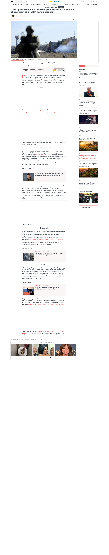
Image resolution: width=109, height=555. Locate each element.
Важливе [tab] (95, 66)
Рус (97, 1)
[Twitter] (90, 1)
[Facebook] (82, 1)
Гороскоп (87, 4)
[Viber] (84, 1)
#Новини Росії (42, 339)
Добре (61, 7)
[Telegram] (86, 1)
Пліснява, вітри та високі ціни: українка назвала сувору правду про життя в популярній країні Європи (87, 103)
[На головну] (54, 1)
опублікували (43, 110)
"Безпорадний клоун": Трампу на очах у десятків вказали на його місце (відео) (87, 84)
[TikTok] (94, 2)
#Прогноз (27, 339)
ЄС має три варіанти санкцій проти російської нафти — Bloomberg (47, 288)
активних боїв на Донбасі (42, 154)
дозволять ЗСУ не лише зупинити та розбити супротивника (45, 304)
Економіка (95, 4)
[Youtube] (88, 2)
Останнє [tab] (82, 66)
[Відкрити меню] (12, 1)
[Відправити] (26, 2)
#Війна (22, 339)
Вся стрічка (82, 69)
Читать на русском (16, 19)
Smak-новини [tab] (88, 66)
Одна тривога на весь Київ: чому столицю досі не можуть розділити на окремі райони (88, 130)
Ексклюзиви (53, 4)
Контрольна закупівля (41, 4)
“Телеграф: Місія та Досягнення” (67, 4)
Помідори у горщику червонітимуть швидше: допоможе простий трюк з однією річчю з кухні (88, 165)
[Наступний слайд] (98, 4)
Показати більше (86, 207)
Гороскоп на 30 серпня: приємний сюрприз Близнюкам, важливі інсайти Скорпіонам (88, 112)
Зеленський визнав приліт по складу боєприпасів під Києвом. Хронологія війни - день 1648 (88, 157)
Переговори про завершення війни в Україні (23, 4)
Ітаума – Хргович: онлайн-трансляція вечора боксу (86, 190)
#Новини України (34, 339)
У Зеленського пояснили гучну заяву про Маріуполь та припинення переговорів (49, 174)
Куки (56, 7)
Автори (80, 4)
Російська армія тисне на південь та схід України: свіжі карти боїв (49, 254)
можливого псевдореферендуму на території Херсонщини (47, 239)
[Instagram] (92, 1)
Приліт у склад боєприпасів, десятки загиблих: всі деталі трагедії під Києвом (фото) (87, 183)
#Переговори (17, 339)
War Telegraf (38, 171)
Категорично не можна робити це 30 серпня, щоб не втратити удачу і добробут (88, 138)
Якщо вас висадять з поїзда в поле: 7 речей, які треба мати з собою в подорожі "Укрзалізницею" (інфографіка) (88, 75)
